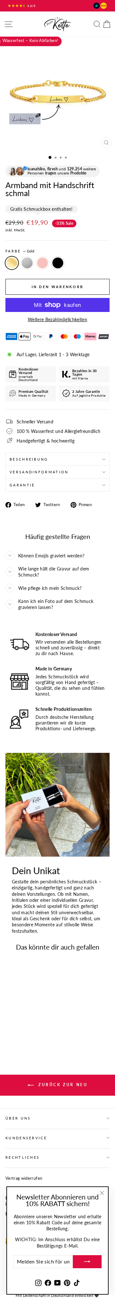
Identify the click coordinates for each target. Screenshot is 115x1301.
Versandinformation (39, 472)
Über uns (18, 1118)
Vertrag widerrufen (23, 1178)
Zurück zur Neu (62, 1084)
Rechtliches (22, 1157)
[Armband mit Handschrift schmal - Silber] (16, 1029)
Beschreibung (29, 459)
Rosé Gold (42, 263)
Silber (27, 263)
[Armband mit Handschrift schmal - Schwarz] (31, 1029)
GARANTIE (22, 485)
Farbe (19, 251)
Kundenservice (26, 1138)
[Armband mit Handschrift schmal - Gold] (9, 1029)
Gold (11, 263)
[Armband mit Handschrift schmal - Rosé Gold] (23, 1029)
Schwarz (57, 263)
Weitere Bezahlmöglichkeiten (57, 319)
